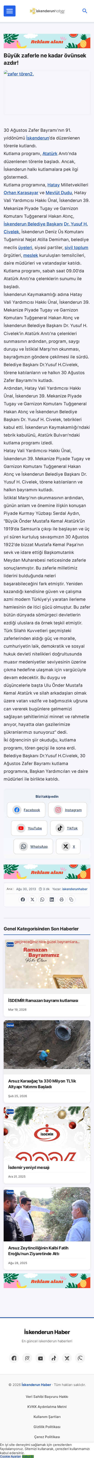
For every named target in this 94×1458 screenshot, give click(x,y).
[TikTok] (54, 1358)
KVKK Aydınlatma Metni (47, 1406)
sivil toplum (76, 247)
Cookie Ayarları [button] (10, 1456)
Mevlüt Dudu (59, 192)
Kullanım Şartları (47, 1417)
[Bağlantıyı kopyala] (71, 899)
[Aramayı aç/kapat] (84, 10)
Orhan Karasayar (21, 192)
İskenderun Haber (47, 1332)
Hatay (53, 185)
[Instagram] (27, 1358)
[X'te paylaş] (32, 899)
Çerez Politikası (47, 1437)
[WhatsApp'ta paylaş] (42, 899)
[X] (67, 1358)
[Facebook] (14, 1358)
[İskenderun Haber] (47, 11)
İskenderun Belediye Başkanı (33, 224)
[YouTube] (40, 1358)
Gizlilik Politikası (47, 1427)
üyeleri (25, 247)
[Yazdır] (61, 899)
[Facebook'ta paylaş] (23, 899)
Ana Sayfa (10, 889)
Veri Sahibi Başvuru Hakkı (47, 1396)
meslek (30, 255)
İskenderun (37, 138)
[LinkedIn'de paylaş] (52, 899)
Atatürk (49, 153)
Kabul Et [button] (28, 1456)
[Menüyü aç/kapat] (10, 10)
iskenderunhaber (74, 889)
